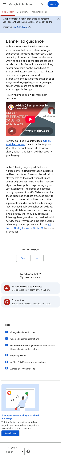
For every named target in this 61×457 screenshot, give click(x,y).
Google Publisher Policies (22, 332)
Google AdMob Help (21, 4)
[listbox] (15, 451)
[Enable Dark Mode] (28, 451)
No (37, 258)
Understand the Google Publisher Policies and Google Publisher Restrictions (32, 347)
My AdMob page (21, 27)
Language (12, 447)
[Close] (58, 19)
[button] (4, 4)
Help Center (8, 12)
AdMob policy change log (22, 368)
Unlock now (10, 433)
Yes (23, 258)
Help (7, 324)
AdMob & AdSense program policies (27, 362)
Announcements (40, 12)
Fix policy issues (18, 355)
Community (22, 12)
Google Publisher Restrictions (24, 339)
